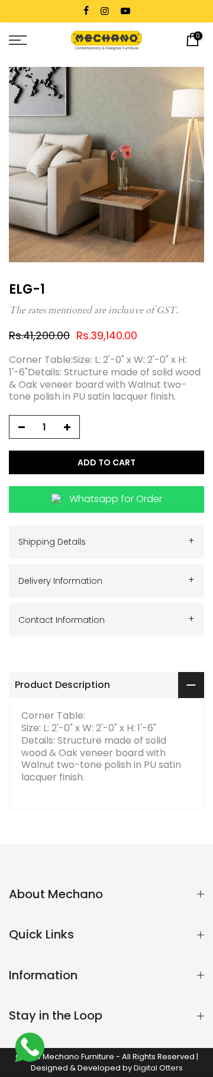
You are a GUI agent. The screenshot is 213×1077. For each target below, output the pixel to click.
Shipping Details (106, 541)
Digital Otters (158, 1067)
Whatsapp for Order (115, 499)
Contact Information (106, 619)
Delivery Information (106, 580)
